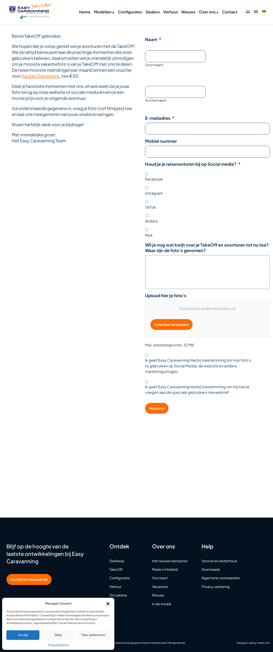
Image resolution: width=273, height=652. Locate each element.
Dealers (153, 11)
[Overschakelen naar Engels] (256, 11)
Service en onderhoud (219, 561)
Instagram (154, 193)
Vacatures (160, 586)
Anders (151, 221)
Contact (229, 11)
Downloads (211, 569)
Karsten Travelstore (41, 75)
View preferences (93, 635)
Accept (23, 635)
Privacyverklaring (58, 644)
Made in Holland (165, 569)
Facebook (154, 179)
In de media (161, 604)
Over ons (207, 11)
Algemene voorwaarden (221, 578)
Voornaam (154, 65)
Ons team (160, 578)
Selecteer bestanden (171, 324)
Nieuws (188, 11)
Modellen (103, 11)
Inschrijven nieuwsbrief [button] (29, 579)
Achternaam (156, 100)
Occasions (118, 595)
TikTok (150, 207)
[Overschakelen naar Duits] (264, 11)
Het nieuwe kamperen (170, 561)
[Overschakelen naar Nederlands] (248, 11)
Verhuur (170, 11)
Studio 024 (263, 642)
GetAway (116, 561)
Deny (58, 635)
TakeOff (115, 569)
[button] (108, 603)
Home (84, 11)
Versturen (157, 408)
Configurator (130, 11)
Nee (148, 235)
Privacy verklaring (216, 586)
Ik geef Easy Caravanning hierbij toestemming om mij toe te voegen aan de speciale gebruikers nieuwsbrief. (197, 389)
